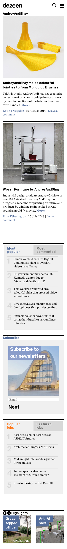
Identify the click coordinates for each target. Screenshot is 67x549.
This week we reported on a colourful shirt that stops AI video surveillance (35, 290)
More (25, 105)
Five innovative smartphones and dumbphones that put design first (35, 305)
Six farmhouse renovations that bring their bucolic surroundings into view (35, 317)
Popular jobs (13, 426)
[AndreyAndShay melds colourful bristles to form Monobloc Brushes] (33, 48)
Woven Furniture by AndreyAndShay (31, 189)
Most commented (46, 250)
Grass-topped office (11, 523)
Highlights (19, 513)
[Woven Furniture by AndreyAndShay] (33, 155)
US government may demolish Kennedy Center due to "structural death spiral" (33, 275)
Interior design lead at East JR (33, 483)
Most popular (13, 250)
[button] (54, 5)
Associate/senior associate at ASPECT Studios (32, 436)
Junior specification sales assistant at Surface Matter (31, 472)
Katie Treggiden (13, 110)
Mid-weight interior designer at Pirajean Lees (34, 460)
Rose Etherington (14, 216)
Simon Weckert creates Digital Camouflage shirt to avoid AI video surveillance (33, 260)
